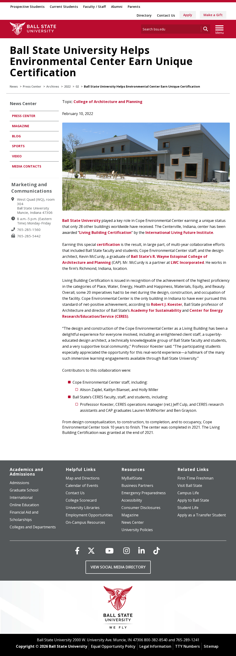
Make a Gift (213, 15)
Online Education (24, 504)
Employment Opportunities (89, 515)
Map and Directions (83, 478)
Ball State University (81, 220)
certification (108, 244)
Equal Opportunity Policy (113, 646)
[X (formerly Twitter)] (91, 551)
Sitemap (211, 646)
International (21, 497)
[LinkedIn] (141, 551)
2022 (67, 86)
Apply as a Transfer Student (201, 515)
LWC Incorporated (187, 262)
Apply (187, 15)
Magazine (20, 126)
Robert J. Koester (166, 304)
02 (77, 86)
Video (17, 156)
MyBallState (131, 478)
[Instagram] (126, 551)
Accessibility (131, 500)
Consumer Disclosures (140, 507)
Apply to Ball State (193, 500)
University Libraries (83, 507)
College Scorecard (81, 500)
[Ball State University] (118, 608)
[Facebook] (77, 551)
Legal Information (155, 646)
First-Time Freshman (195, 478)
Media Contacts (26, 166)
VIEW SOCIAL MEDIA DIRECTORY (118, 567)
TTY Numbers (187, 646)
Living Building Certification (105, 232)
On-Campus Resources (85, 522)
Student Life (187, 507)
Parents (134, 6)
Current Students (64, 6)
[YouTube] (109, 551)
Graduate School (24, 490)
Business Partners (137, 485)
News (14, 86)
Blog (16, 136)
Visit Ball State (189, 485)
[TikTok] (156, 551)
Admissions (19, 482)
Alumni (116, 6)
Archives (52, 86)
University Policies (137, 529)
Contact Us (166, 15)
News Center (23, 103)
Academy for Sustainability (156, 310)
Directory (144, 15)
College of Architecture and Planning (108, 101)
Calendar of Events (82, 485)
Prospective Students (27, 6)
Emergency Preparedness (143, 492)
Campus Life (188, 492)
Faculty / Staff (94, 6)
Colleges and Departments (33, 527)
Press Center (32, 86)
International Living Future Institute (179, 232)
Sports (18, 146)
